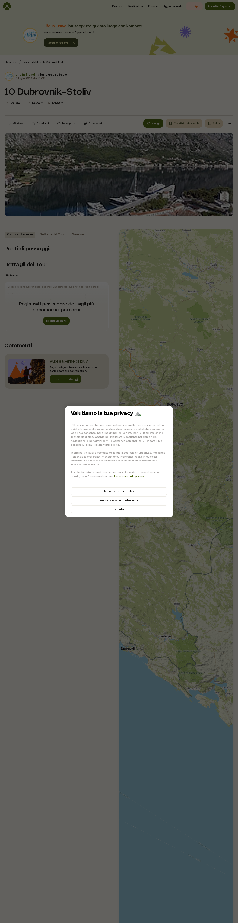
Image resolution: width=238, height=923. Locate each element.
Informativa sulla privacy (129, 476)
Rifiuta (119, 509)
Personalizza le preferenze (119, 500)
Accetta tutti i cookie (119, 491)
